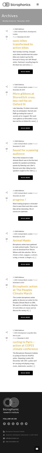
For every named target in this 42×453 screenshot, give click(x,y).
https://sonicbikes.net (12, 441)
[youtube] (21, 423)
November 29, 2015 (23, 37)
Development (32, 32)
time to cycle (16, 335)
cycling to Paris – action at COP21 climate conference (25, 345)
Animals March (22, 32)
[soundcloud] (26, 423)
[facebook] (4, 423)
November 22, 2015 (19, 196)
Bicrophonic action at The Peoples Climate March (25, 290)
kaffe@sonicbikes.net (12, 438)
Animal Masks (22, 240)
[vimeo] (17, 423)
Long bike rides (31, 333)
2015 (15, 32)
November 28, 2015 (19, 90)
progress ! (19, 199)
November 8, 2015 (18, 282)
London (15, 34)
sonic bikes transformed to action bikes (23, 44)
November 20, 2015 (19, 236)
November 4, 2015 (23, 338)
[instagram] (8, 423)
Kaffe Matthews (19, 29)
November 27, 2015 (19, 146)
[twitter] (13, 423)
